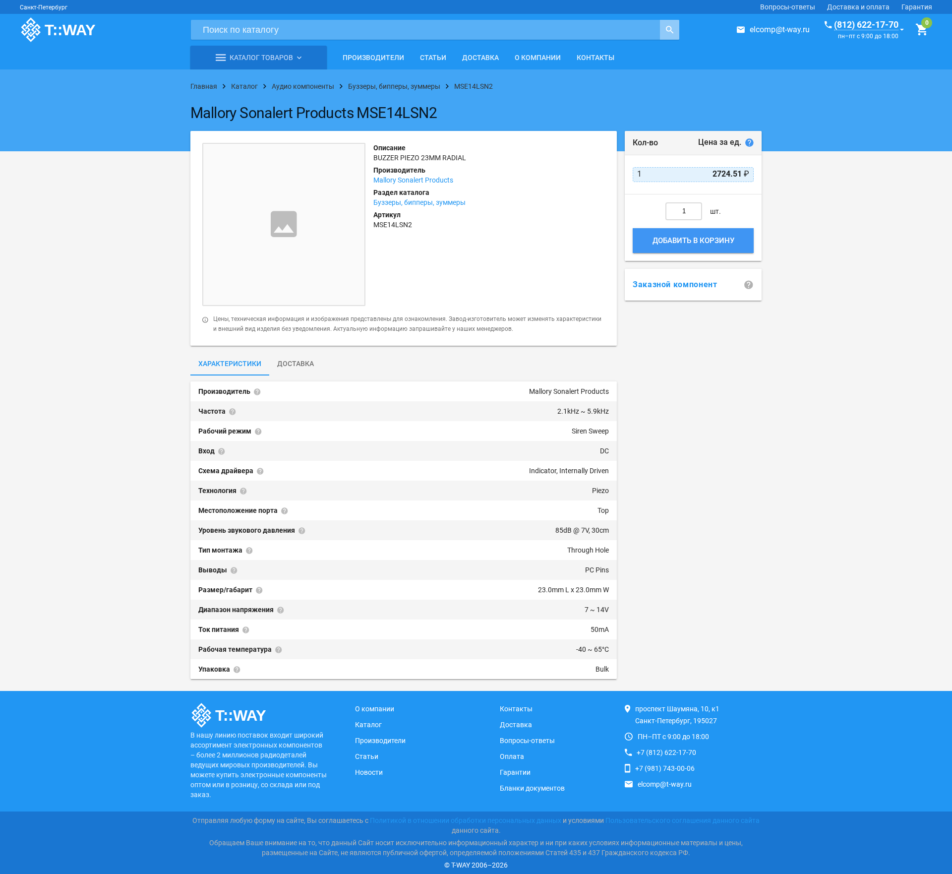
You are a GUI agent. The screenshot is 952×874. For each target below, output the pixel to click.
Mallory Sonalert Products (413, 180)
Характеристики (229, 364)
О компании (538, 58)
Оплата (512, 756)
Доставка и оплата (858, 7)
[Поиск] (669, 30)
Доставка (480, 58)
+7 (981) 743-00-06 (665, 768)
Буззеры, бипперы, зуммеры (419, 202)
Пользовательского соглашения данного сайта (682, 820)
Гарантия (916, 7)
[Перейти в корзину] (921, 30)
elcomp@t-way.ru (780, 29)
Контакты (595, 58)
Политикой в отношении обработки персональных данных (465, 820)
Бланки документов (532, 788)
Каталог (368, 725)
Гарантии (515, 772)
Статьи (433, 58)
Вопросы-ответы (787, 7)
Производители (373, 58)
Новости (369, 772)
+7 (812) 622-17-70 (666, 752)
